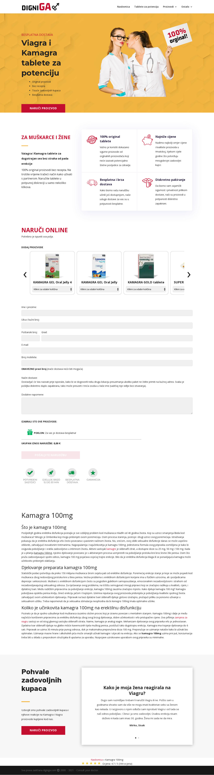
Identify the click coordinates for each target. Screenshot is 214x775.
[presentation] (25, 274)
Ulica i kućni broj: (30, 319)
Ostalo (185, 7)
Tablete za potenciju (146, 7)
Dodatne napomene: (32, 394)
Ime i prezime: (29, 307)
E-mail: (25, 344)
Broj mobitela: (29, 357)
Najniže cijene (165, 137)
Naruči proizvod (43, 108)
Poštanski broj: (29, 332)
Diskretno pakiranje (170, 180)
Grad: (44, 332)
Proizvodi (168, 7)
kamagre (111, 548)
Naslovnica (123, 7)
